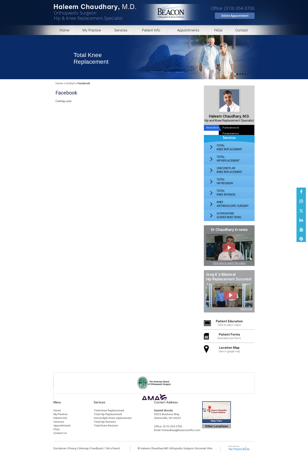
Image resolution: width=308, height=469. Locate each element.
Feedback (97, 448)
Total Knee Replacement (109, 410)
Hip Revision (225, 181)
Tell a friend (112, 448)
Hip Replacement (228, 158)
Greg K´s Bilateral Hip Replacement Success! (228, 276)
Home (64, 30)
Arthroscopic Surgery (233, 204)
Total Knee (91, 58)
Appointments (188, 30)
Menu (57, 402)
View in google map (229, 349)
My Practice (91, 30)
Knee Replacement (229, 147)
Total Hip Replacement (108, 414)
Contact (241, 30)
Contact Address (166, 402)
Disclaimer (59, 448)
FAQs (218, 30)
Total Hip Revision (105, 421)
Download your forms (229, 336)
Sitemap (83, 448)
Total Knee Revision (106, 425)
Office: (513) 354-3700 (233, 8)
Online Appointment (234, 15)
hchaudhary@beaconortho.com (181, 430)
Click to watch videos (229, 322)
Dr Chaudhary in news (229, 229)
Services (120, 30)
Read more (246, 308)
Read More (212, 127)
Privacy (72, 448)
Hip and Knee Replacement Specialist (229, 118)
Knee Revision (226, 192)
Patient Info (151, 30)
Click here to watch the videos (229, 263)
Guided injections (229, 215)
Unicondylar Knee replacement (113, 418)
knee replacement (229, 170)
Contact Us (60, 433)
